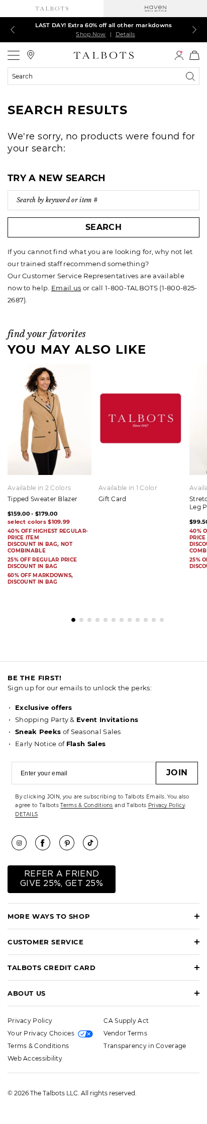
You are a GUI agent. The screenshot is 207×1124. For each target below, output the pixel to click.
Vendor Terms (125, 1033)
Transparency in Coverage (145, 1046)
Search (103, 227)
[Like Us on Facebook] (46, 842)
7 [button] (119, 617)
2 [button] (79, 617)
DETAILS (26, 814)
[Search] (192, 76)
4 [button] (95, 617)
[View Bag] (194, 55)
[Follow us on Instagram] (23, 842)
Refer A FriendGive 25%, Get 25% (61, 879)
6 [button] (111, 617)
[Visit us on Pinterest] (70, 842)
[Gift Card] (140, 419)
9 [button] (135, 617)
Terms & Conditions (86, 805)
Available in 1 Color (127, 488)
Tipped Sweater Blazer (42, 499)
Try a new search (57, 178)
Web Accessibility (35, 1058)
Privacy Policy (166, 805)
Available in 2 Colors (39, 488)
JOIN (176, 772)
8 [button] (127, 617)
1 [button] (71, 617)
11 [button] (151, 617)
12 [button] (159, 617)
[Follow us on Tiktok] (94, 842)
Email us (66, 288)
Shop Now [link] (91, 34)
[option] (143, 437)
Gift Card (112, 499)
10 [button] (143, 617)
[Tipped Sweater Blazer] (49, 419)
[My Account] (179, 55)
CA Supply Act (126, 1020)
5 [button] (103, 617)
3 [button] (87, 617)
